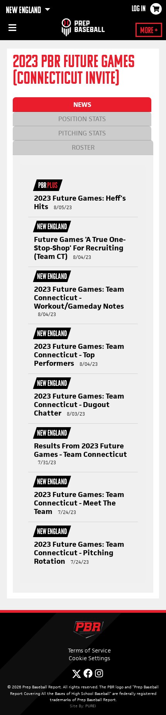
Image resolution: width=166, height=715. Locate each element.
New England (24, 10)
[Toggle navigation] (11, 29)
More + (149, 31)
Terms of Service (89, 650)
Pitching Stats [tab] (82, 133)
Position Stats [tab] (82, 119)
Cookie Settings (89, 658)
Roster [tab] (83, 147)
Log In (139, 9)
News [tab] (82, 104)
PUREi (90, 705)
